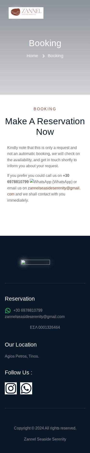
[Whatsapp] (26, 388)
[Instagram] (11, 388)
